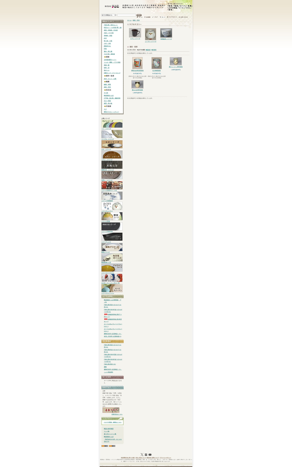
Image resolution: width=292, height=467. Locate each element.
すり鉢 (106, 93)
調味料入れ (107, 46)
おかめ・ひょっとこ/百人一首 (110, 283)
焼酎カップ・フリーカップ (112, 73)
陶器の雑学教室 (108, 428)
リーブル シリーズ (107, 139)
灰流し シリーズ (106, 180)
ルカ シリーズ (106, 149)
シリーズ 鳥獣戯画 (107, 201)
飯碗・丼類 (107, 84)
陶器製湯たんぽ (108, 95)
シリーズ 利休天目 (107, 231)
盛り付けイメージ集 (110, 434)
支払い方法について (141, 457)
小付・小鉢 (107, 43)
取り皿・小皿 (108, 41)
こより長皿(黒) (108, 372)
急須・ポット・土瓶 (110, 79)
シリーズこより (106, 242)
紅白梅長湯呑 (157, 70)
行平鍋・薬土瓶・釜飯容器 (112, 98)
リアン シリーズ (106, 159)
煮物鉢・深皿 (108, 35)
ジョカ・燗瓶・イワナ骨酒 (112, 62)
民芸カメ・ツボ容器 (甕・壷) (113, 27)
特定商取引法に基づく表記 (128, 457)
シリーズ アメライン (107, 272)
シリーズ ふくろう (107, 211)
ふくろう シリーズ (150, 41)
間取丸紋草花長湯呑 (137, 70)
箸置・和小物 (108, 103)
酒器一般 (106, 65)
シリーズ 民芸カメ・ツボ (109, 190)
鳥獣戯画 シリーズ (166, 39)
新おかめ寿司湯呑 (137, 90)
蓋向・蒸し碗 (108, 51)
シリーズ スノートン (107, 293)
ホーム (129, 20)
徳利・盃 (106, 68)
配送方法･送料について (153, 457)
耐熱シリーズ (105, 252)
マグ (105, 109)
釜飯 (105, 367)
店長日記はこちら (117, 414)
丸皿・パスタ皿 (108, 33)
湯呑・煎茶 (107, 87)
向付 (105, 38)
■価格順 (148, 50)
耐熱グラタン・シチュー (111, 112)
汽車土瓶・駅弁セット (111, 25)
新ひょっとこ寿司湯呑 (176, 67)
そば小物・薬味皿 (109, 54)
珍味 (105, 48)
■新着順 (153, 50)
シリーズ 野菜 (105, 221)
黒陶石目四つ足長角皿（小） (113, 334)
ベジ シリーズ (106, 128)
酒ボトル (106, 70)
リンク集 (106, 431)
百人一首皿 (107, 101)
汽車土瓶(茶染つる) (110, 364)
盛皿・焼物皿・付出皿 (111, 30)
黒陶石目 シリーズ (107, 170)
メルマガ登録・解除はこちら (112, 422)
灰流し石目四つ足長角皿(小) (112, 336)
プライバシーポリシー (165, 457)
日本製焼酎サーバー (110, 60)
